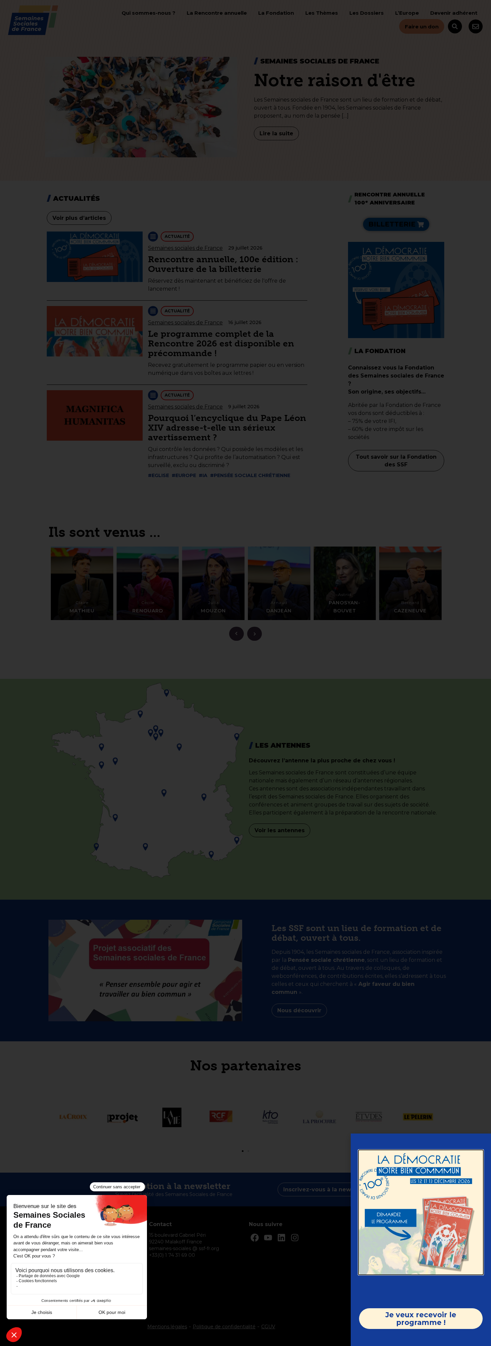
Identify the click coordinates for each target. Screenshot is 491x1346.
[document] (245, 673)
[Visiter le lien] (421, 1212)
